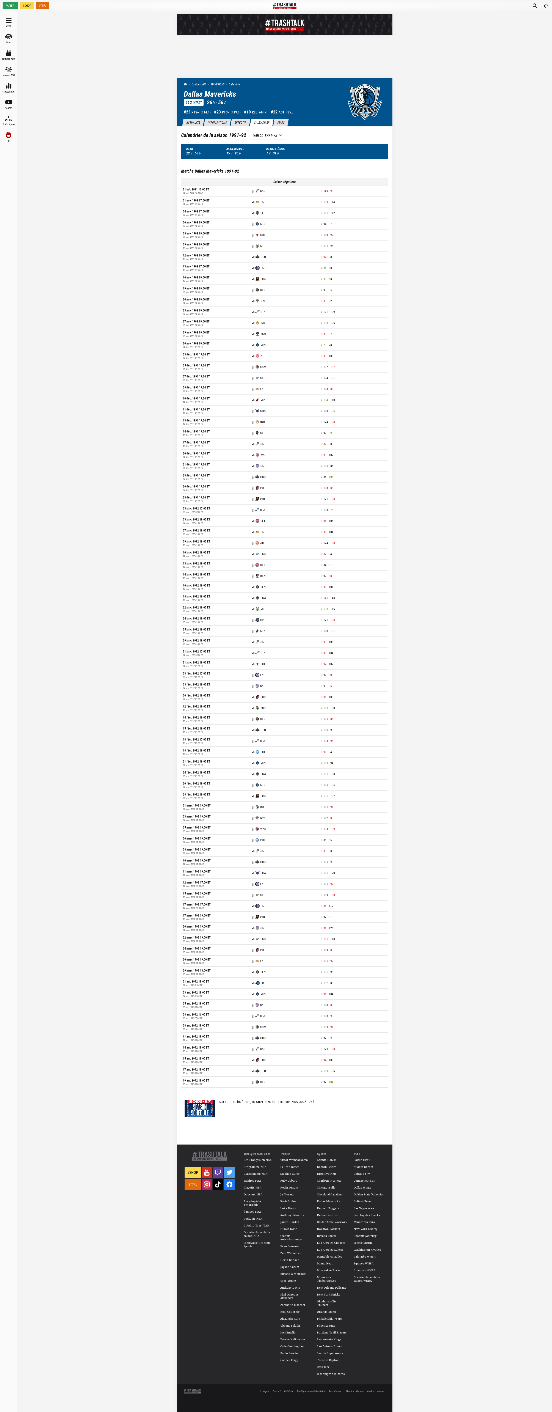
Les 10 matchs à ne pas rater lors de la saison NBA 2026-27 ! (266, 1102)
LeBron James (289, 1167)
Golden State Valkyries (369, 1194)
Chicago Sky (362, 1174)
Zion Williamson (291, 1253)
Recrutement (335, 1391)
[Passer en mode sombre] (546, 5)
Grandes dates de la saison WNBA (367, 1279)
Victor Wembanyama (294, 1160)
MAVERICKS (217, 84)
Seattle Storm (363, 1243)
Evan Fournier (290, 1246)
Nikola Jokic (288, 1229)
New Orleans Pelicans (331, 1287)
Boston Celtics (326, 1167)
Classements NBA (255, 1174)
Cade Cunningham (292, 1346)
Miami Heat (324, 1263)
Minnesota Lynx (364, 1222)
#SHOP (27, 5)
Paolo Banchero (290, 1353)
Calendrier (235, 84)
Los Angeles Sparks (367, 1215)
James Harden (289, 1222)
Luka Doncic (288, 1208)
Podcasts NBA (253, 1218)
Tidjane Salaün (290, 1325)
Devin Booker (289, 1260)
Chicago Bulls (326, 1187)
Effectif (240, 122)
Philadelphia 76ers (329, 1319)
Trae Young (288, 1281)
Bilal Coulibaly (290, 1312)
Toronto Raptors (328, 1360)
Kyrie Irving (288, 1201)
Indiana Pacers (327, 1236)
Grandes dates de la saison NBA (257, 1234)
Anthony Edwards (292, 1215)
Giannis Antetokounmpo (291, 1237)
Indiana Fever (363, 1201)
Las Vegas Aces (364, 1208)
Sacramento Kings (329, 1339)
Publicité (288, 1391)
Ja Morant (287, 1194)
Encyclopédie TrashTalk (252, 1203)
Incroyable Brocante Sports (257, 1244)
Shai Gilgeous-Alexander (290, 1296)
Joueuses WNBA (364, 1270)
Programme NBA (255, 1167)
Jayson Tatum (289, 1267)
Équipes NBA (198, 84)
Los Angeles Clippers (331, 1243)
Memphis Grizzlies (329, 1256)
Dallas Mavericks (328, 1201)
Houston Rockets (328, 1229)
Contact (277, 1391)
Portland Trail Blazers (332, 1332)
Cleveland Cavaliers (330, 1194)
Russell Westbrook (293, 1274)
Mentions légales (355, 1391)
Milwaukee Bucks (329, 1270)
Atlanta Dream (363, 1167)
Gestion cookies (375, 1391)
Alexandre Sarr (290, 1319)
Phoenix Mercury (365, 1236)
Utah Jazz (323, 1367)
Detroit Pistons (327, 1215)
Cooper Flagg (289, 1360)
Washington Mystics (367, 1250)
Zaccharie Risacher (292, 1305)
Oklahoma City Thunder (327, 1303)
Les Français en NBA (257, 1160)
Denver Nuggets (328, 1208)
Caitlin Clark (362, 1160)
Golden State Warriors (332, 1222)
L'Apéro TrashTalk (256, 1225)
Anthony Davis (290, 1287)
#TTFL (42, 5)
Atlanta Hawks (327, 1160)
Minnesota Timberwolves (326, 1279)
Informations (217, 122)
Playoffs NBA (252, 1187)
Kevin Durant (289, 1187)
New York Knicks (328, 1294)
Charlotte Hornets (329, 1180)
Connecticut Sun (364, 1180)
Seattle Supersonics (330, 1353)
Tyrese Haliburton (292, 1339)
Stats (281, 122)
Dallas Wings (362, 1187)
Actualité (193, 122)
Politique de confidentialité (311, 1391)
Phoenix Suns (326, 1325)
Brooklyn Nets (327, 1174)
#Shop (192, 1172)
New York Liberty (365, 1229)
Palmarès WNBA (364, 1256)
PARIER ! (10, 5)
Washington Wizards (331, 1374)
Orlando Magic (326, 1312)
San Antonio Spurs (329, 1346)
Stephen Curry (290, 1174)
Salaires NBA (252, 1180)
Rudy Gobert (288, 1180)
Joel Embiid (287, 1332)
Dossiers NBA (253, 1194)
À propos (264, 1391)
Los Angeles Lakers (330, 1250)
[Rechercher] (535, 5)
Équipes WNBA (363, 1263)
